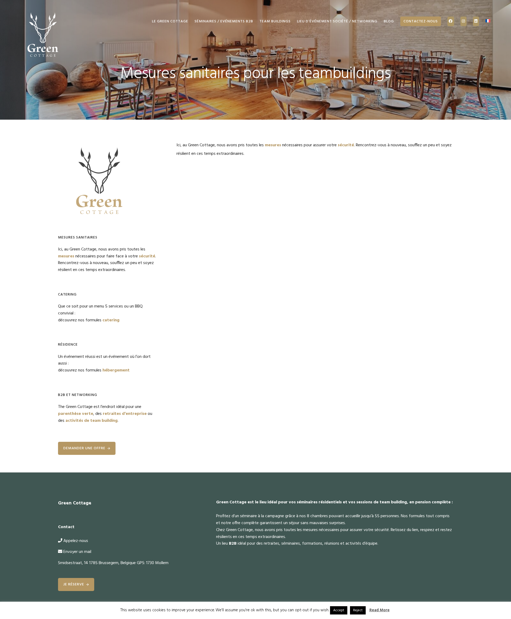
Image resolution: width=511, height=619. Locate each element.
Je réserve (73, 584)
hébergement (116, 370)
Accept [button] (338, 610)
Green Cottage (42, 34)
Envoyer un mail (77, 551)
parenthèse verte (75, 413)
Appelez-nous (75, 540)
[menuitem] (488, 21)
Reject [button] (357, 610)
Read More (379, 610)
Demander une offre (84, 448)
